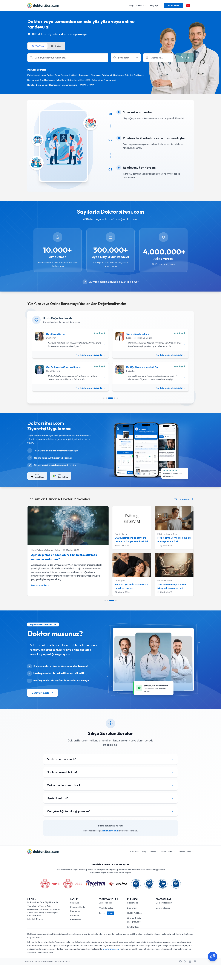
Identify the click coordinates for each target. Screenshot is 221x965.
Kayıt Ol (140, 5)
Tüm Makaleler (182, 498)
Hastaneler (75, 919)
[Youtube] (195, 961)
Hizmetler (74, 915)
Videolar (134, 851)
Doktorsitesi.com (164, 902)
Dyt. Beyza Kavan (55, 333)
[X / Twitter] (185, 961)
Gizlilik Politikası (134, 913)
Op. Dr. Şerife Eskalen (138, 333)
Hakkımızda (132, 902)
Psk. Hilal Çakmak (164, 581)
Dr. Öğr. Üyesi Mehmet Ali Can (142, 367)
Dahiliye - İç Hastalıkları (113, 75)
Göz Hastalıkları (47, 80)
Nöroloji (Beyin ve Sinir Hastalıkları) (44, 85)
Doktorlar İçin (105, 902)
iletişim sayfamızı (110, 830)
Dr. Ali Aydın (120, 581)
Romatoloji (84, 75)
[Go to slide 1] (103, 398)
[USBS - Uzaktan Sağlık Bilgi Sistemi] (72, 884)
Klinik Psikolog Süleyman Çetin (45, 550)
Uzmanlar (74, 902)
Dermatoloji (33, 80)
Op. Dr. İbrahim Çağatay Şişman (63, 367)
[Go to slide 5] (117, 398)
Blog (131, 5)
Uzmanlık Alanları (78, 907)
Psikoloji (129, 75)
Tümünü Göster (86, 84)
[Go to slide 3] (110, 398)
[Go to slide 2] (106, 398)
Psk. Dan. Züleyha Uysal (167, 534)
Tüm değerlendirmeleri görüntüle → (91, 355)
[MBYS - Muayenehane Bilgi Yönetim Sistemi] (50, 884)
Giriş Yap (154, 5)
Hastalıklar (75, 911)
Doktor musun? (173, 5)
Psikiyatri (73, 75)
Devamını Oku (39, 585)
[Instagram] (190, 961)
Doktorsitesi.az (163, 908)
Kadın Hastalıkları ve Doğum (40, 75)
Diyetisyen (96, 75)
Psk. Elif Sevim (121, 534)
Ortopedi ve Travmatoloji (104, 80)
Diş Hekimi (139, 75)
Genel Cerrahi (61, 75)
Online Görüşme (69, 85)
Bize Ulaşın (132, 908)
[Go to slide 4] (114, 398)
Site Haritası (133, 927)
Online (153, 851)
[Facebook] (180, 961)
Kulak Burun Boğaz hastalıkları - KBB (73, 80)
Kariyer (106, 913)
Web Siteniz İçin (106, 908)
